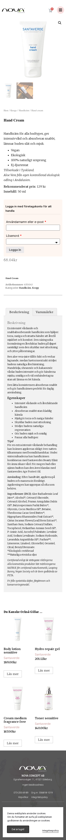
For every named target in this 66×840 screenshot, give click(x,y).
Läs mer (13, 674)
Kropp (13, 110)
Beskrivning (19, 312)
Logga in (15, 250)
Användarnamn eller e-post (26, 222)
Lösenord (14, 235)
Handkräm (24, 110)
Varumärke (44, 312)
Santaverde (11, 658)
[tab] (19, 312)
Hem (6, 110)
